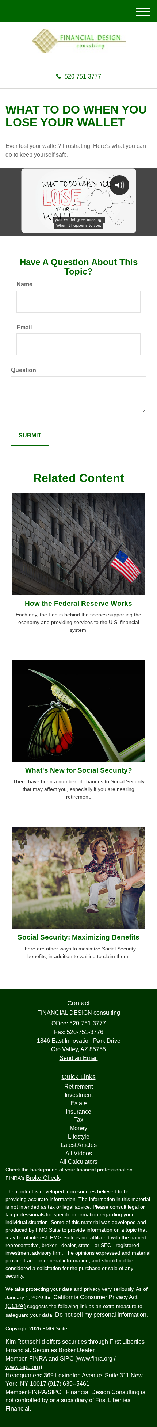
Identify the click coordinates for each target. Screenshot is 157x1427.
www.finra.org (94, 1358)
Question (23, 370)
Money (78, 1128)
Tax (78, 1120)
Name (24, 284)
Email (24, 327)
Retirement (78, 1086)
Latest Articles (79, 1145)
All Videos (78, 1153)
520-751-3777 (83, 76)
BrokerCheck (43, 1178)
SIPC (67, 1358)
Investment (79, 1095)
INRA (39, 1392)
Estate (78, 1103)
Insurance (78, 1112)
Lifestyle (78, 1136)
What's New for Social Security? (78, 770)
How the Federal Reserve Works (78, 603)
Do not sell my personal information (100, 1315)
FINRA (38, 1358)
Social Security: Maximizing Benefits (78, 937)
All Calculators (78, 1162)
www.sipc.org (22, 1367)
